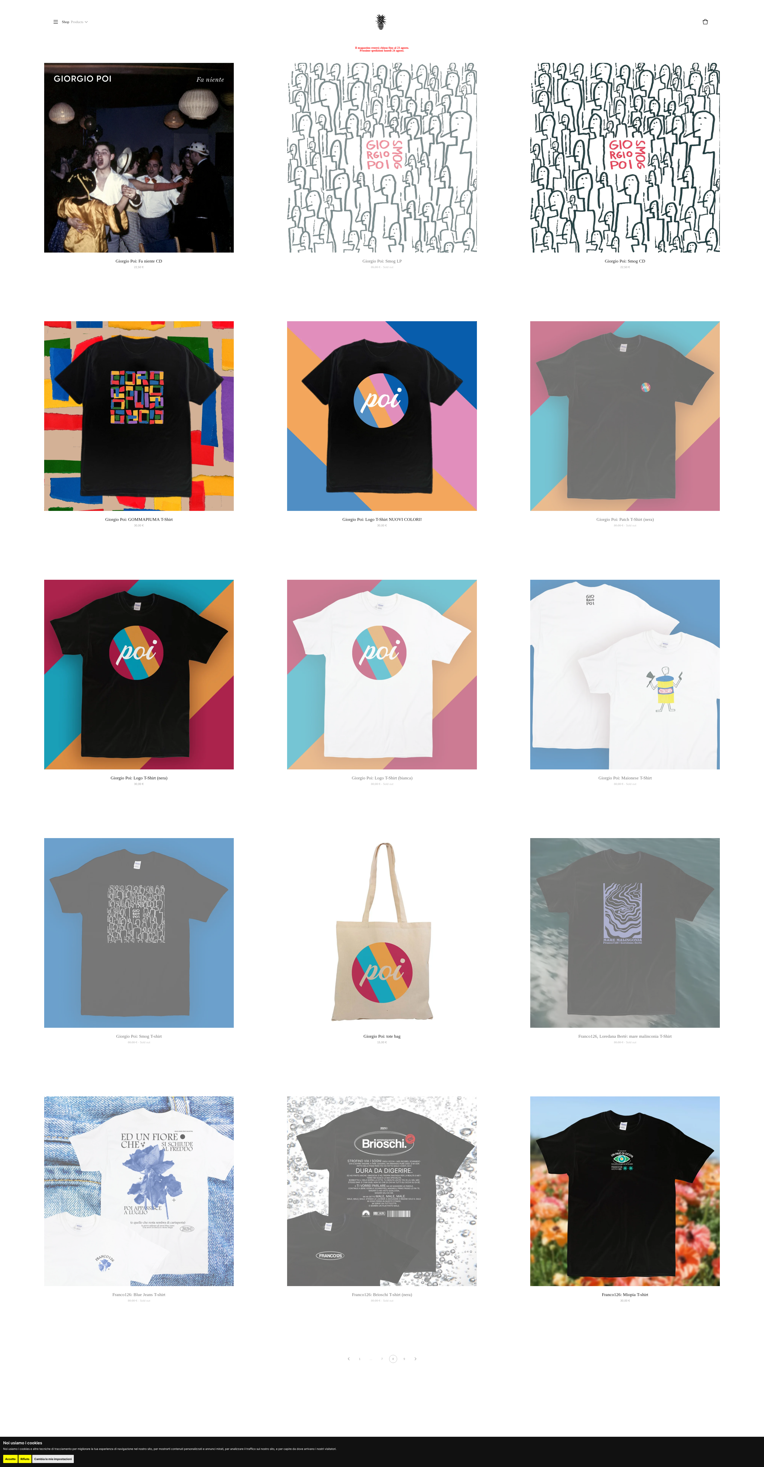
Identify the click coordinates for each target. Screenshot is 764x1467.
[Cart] (705, 23)
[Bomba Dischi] (381, 22)
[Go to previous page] (349, 1359)
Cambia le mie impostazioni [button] (53, 1459)
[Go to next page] (415, 1359)
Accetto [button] (10, 1459)
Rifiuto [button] (24, 1459)
